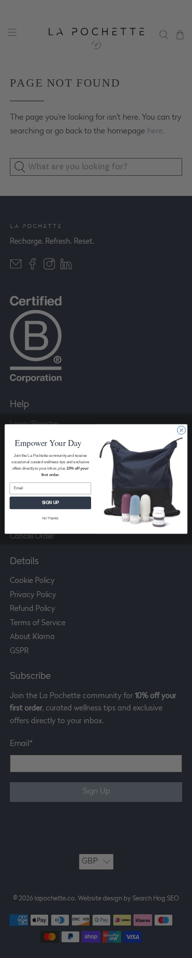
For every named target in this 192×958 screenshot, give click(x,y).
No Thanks (50, 518)
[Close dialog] (181, 430)
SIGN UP (50, 503)
